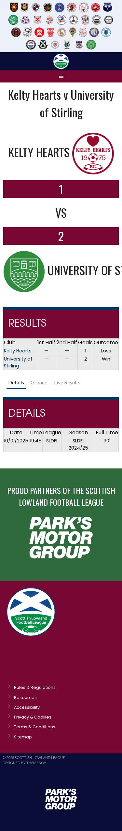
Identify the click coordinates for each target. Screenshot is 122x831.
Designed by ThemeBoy (24, 763)
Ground (39, 382)
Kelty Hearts (18, 351)
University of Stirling (18, 362)
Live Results (67, 382)
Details (16, 382)
